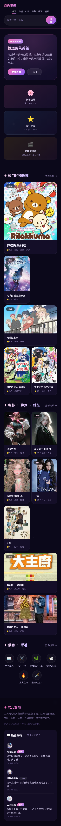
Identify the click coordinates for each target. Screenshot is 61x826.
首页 (14, 11)
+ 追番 (34, 72)
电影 (27, 11)
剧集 (34, 11)
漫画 (47, 11)
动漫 (21, 11)
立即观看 (16, 72)
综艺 (40, 11)
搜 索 (51, 20)
